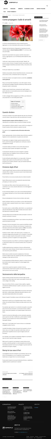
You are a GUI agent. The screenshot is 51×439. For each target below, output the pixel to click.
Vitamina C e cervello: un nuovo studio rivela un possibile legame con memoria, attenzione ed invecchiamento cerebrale (7, 391)
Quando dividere (14, 103)
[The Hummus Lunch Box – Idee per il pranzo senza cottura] (20, 407)
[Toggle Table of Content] (22, 102)
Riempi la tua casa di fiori (17, 107)
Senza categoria (8, 15)
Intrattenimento (26, 387)
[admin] (3, 23)
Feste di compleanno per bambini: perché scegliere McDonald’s (27, 390)
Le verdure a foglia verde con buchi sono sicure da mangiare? (27, 418)
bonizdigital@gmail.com (23, 432)
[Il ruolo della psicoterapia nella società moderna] (36, 21)
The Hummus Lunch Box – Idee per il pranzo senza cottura (27, 408)
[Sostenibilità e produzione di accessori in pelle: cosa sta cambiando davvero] (36, 35)
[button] (47, 5)
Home (3, 15)
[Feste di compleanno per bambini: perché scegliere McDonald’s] (28, 385)
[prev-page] (3, 397)
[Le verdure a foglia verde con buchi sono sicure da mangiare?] (20, 417)
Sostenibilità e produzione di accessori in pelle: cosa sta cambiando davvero (43, 35)
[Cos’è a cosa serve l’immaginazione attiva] (36, 25)
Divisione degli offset (16, 104)
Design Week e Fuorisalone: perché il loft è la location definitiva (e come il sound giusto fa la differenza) (17, 391)
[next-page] (5, 397)
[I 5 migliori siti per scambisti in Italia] (20, 413)
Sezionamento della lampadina (18, 106)
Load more (41, 40)
